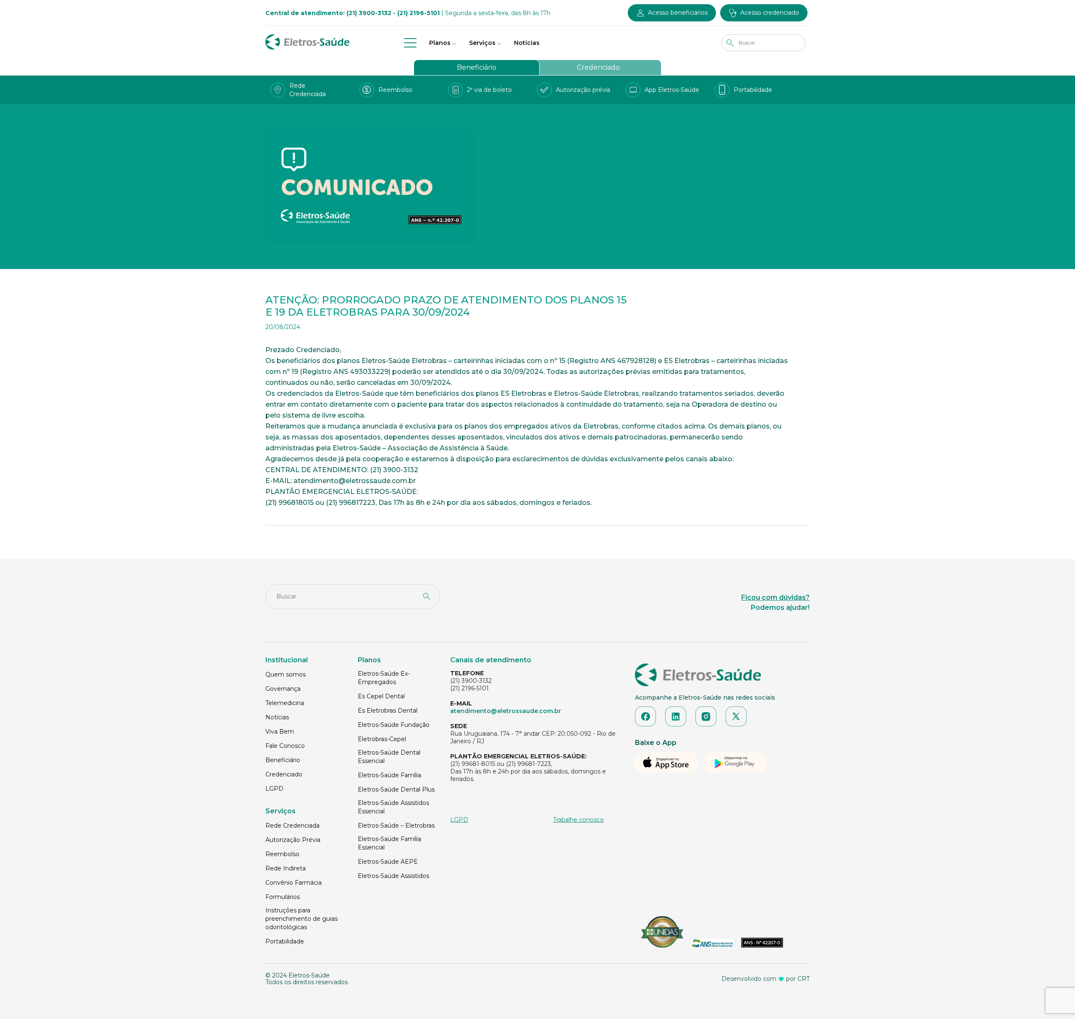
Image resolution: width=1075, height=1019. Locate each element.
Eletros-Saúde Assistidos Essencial (393, 807)
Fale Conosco (285, 746)
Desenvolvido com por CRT (765, 978)
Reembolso (282, 854)
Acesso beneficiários (678, 12)
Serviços (482, 43)
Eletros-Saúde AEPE (388, 861)
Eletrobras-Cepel (382, 739)
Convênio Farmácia (293, 882)
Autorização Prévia (292, 840)
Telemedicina (284, 703)
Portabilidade (284, 941)
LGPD (274, 788)
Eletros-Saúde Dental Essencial (389, 757)
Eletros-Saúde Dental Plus (396, 789)
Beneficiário (476, 67)
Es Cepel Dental (381, 696)
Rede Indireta (285, 868)
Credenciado (598, 67)
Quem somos (285, 674)
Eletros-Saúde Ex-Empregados (384, 678)
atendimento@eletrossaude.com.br (505, 711)
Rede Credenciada (292, 825)
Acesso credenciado (769, 12)
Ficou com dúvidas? (775, 597)
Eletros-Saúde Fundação (394, 725)
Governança (283, 688)
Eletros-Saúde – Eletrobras (396, 825)
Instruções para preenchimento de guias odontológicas (301, 919)
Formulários (282, 897)
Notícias (527, 43)
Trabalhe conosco (578, 819)
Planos (440, 43)
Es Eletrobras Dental (387, 710)
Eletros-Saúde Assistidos (393, 876)
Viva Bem (279, 731)
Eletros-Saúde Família (389, 775)
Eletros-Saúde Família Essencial (389, 843)
